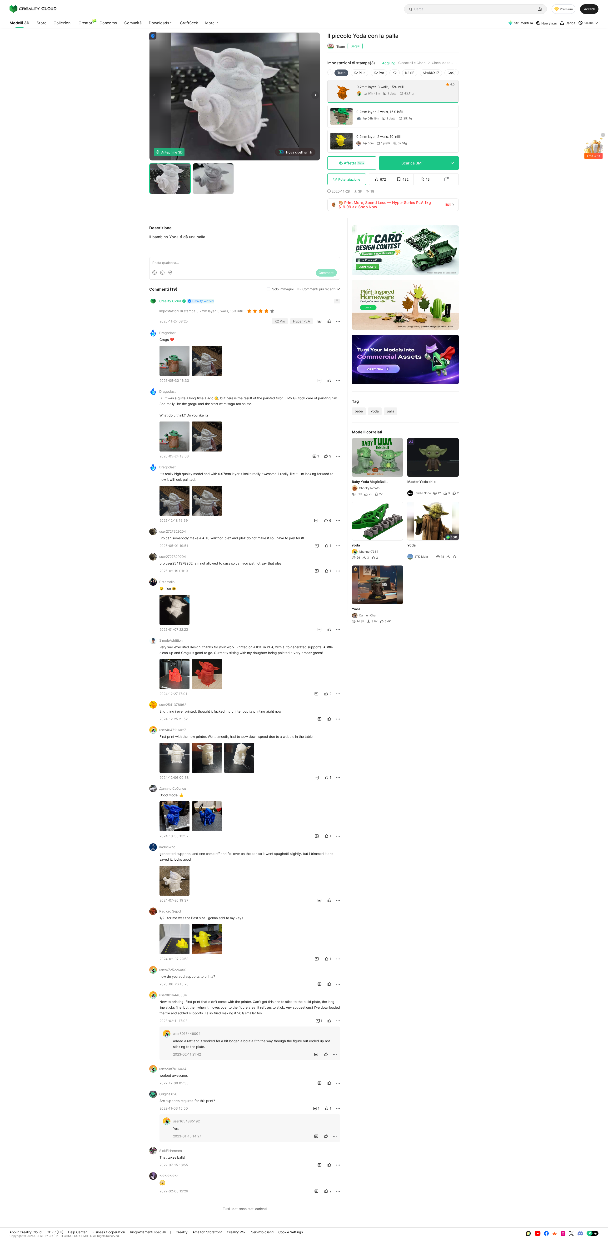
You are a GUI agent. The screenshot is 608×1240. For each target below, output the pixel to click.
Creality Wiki (236, 1232)
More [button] (209, 22)
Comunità (133, 22)
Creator (85, 22)
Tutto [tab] (341, 73)
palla (390, 411)
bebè (359, 411)
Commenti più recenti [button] (318, 289)
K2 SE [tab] (409, 73)
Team (340, 47)
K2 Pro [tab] (379, 73)
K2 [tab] (395, 73)
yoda (375, 411)
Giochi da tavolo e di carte (443, 62)
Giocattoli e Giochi (412, 62)
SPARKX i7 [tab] (431, 73)
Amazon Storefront (207, 1232)
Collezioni (62, 22)
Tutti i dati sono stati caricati (245, 1209)
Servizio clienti (262, 1232)
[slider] (261, 311)
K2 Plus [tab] (359, 73)
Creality (182, 1232)
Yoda (412, 545)
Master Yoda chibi (422, 482)
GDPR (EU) (55, 1232)
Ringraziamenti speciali (148, 1232)
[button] (588, 22)
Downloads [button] (159, 22)
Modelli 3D (20, 22)
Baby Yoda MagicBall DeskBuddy (369, 482)
